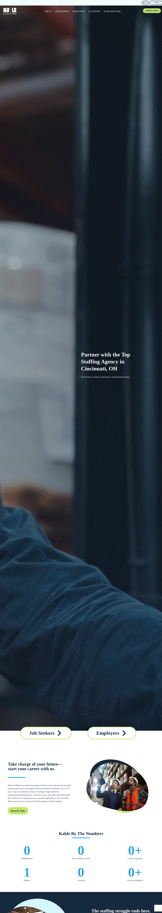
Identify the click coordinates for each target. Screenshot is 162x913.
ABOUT (48, 11)
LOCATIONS (94, 11)
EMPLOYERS (78, 11)
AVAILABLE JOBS (112, 11)
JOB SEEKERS (62, 11)
